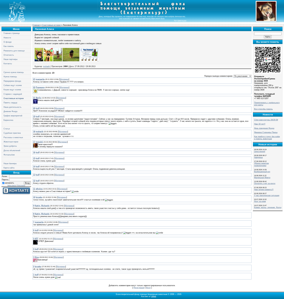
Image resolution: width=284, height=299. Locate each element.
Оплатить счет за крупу (264, 183)
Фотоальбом (9, 155)
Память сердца (10, 103)
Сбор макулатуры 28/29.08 (266, 120)
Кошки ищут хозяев (12, 90)
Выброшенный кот (262, 172)
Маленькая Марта (262, 177)
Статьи (7, 129)
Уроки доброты (10, 146)
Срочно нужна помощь (14, 72)
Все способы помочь (263, 109)
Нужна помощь (10, 76)
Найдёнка (258, 157)
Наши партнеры (10, 59)
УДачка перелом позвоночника (261, 164)
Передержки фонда (12, 81)
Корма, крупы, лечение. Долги (267, 207)
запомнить (9, 183)
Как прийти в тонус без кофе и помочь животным (267, 137)
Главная (36, 25)
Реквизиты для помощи (14, 51)
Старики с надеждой (13, 94)
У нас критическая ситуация (266, 195)
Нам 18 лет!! (259, 124)
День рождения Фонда (264, 128)
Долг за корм (260, 201)
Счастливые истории (14, 98)
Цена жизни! (259, 151)
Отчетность (9, 55)
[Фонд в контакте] (16, 194)
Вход (148, 288)
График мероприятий (13, 116)
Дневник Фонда (10, 111)
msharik (46, 66)
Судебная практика (12, 133)
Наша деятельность (12, 107)
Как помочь (9, 46)
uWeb (153, 296)
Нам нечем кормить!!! (263, 189)
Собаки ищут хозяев (13, 85)
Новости (7, 38)
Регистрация (21, 185)
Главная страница (12, 33)
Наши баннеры (10, 163)
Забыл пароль (11, 185)
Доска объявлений (12, 150)
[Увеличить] (39, 61)
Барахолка (8, 120)
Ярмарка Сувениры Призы (265, 132)
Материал (64, 79)
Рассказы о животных (13, 137)
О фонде (8, 42)
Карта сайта (9, 168)
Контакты (8, 63)
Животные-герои (11, 142)
